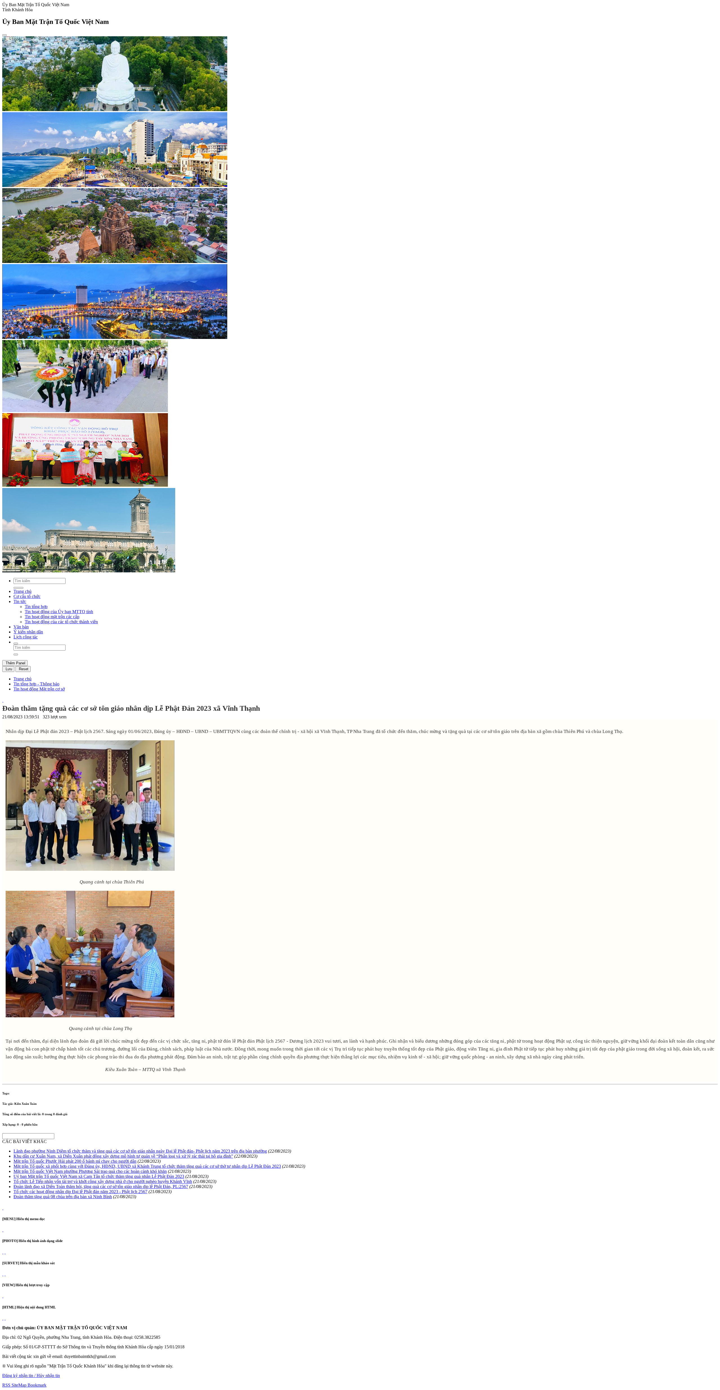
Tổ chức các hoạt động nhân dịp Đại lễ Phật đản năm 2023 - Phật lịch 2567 (80, 1191)
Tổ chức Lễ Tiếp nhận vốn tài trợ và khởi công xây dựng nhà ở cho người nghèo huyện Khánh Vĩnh (103, 1181)
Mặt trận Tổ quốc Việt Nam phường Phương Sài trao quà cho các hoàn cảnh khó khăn (90, 1171)
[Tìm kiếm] (16, 643)
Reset (23, 669)
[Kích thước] (2, 700)
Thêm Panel (14, 663)
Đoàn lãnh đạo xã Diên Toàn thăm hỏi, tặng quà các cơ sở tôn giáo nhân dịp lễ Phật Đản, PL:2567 (101, 1186)
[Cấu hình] (5, 1252)
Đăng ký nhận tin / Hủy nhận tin (31, 1375)
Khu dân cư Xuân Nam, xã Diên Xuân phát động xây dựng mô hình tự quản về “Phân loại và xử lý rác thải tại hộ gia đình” (123, 1156)
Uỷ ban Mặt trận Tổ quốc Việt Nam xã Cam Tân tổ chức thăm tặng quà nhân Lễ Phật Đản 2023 (99, 1176)
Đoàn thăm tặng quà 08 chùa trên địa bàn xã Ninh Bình (63, 1196)
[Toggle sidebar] (4, 35)
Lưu (8, 669)
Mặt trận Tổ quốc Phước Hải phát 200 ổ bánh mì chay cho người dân (75, 1161)
